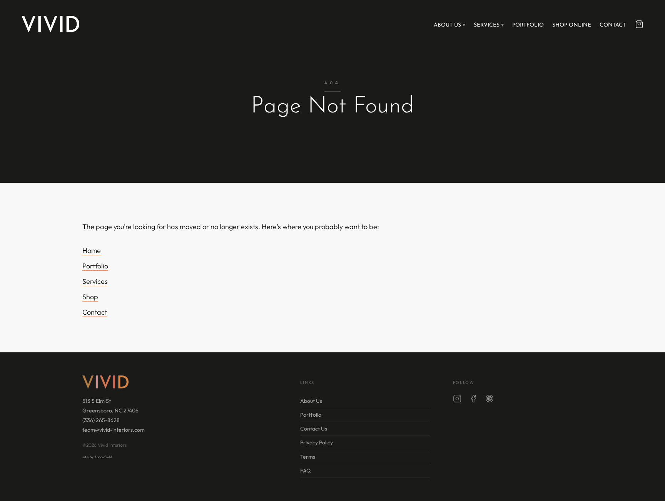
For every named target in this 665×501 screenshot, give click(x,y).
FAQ (305, 470)
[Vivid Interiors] (50, 24)
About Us (447, 25)
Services (487, 25)
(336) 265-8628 (101, 420)
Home (91, 250)
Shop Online (571, 25)
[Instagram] (457, 400)
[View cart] (639, 24)
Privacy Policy (316, 442)
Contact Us (313, 428)
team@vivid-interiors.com (113, 429)
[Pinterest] (489, 400)
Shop (90, 296)
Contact (613, 25)
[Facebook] (473, 400)
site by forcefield (97, 457)
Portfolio (528, 25)
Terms (307, 456)
